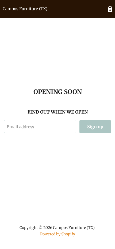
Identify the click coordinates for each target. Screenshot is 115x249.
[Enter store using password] (110, 9)
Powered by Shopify (57, 234)
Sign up (95, 126)
